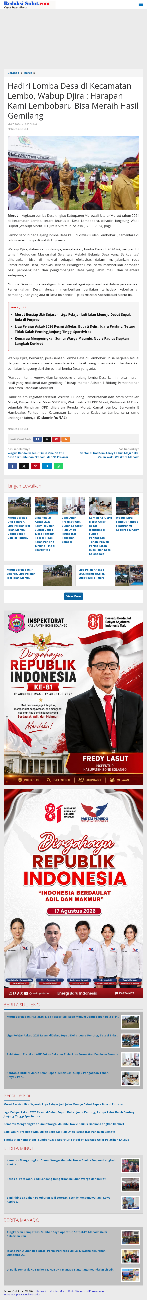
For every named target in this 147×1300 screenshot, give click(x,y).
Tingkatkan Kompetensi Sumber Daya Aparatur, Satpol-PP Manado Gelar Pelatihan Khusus (66, 1139)
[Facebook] (37, 439)
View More (73, 596)
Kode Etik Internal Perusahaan (86, 1291)
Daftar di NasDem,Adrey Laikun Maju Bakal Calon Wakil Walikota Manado (109, 453)
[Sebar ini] (12, 466)
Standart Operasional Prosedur (22, 1294)
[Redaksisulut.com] (30, 4)
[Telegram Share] (47, 466)
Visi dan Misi (57, 1291)
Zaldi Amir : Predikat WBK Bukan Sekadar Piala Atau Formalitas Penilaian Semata (72, 530)
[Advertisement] (73, 38)
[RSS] (65, 439)
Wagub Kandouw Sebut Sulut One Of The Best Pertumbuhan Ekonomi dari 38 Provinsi (38, 453)
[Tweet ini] (24, 466)
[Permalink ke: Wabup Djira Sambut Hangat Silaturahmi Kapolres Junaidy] (127, 506)
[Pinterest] (56, 439)
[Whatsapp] (58, 466)
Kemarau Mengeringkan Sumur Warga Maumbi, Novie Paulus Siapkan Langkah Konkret (64, 1124)
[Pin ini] (35, 466)
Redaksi (41, 1291)
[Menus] (140, 4)
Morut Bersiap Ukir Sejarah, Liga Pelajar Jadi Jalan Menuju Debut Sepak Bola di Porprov (21, 578)
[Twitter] (47, 439)
